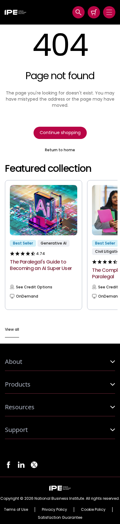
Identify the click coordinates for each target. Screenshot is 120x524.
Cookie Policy (93, 509)
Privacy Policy (54, 509)
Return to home (60, 150)
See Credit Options (34, 287)
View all (12, 329)
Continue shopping (60, 132)
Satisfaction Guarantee (60, 517)
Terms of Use (16, 509)
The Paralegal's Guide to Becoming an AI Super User (41, 265)
